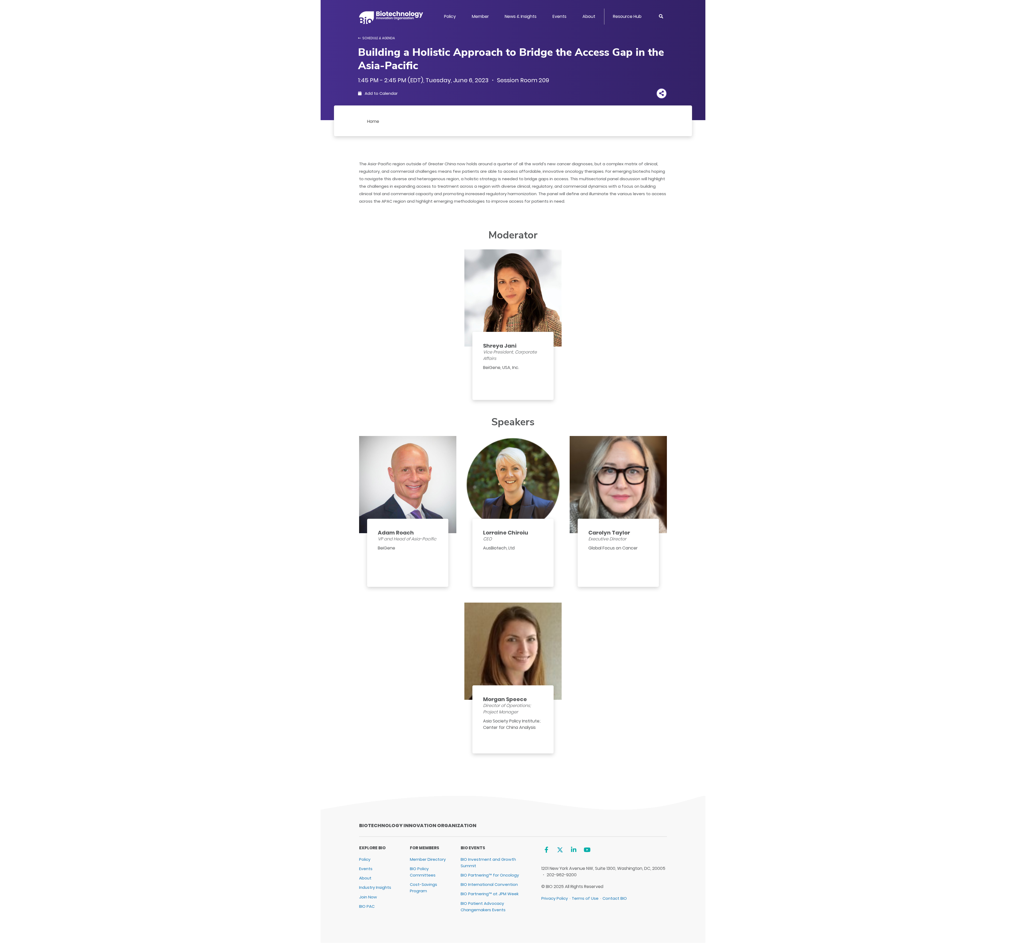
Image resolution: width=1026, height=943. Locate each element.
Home (373, 121)
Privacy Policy (554, 898)
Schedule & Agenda (378, 38)
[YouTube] (587, 850)
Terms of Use (585, 898)
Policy (450, 16)
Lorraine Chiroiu (505, 532)
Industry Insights (375, 887)
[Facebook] (546, 850)
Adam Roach (396, 532)
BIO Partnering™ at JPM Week (490, 894)
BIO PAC (367, 906)
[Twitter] (560, 850)
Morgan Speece (505, 699)
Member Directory (428, 859)
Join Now (368, 897)
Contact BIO (615, 898)
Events (559, 16)
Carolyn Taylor (609, 532)
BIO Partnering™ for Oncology (490, 875)
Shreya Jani (499, 345)
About (588, 16)
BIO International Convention (489, 884)
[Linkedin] (573, 850)
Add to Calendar (381, 93)
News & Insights (521, 16)
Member (480, 16)
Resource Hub (627, 16)
